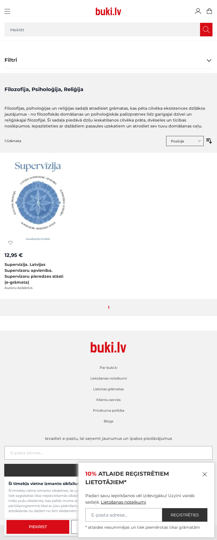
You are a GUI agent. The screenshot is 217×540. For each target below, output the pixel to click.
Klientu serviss (108, 400)
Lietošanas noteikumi (123, 502)
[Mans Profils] (198, 11)
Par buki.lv (109, 367)
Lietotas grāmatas (108, 389)
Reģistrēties (185, 514)
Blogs (108, 421)
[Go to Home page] (108, 11)
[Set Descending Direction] (209, 141)
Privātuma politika (108, 410)
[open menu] (8, 11)
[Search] (206, 29)
